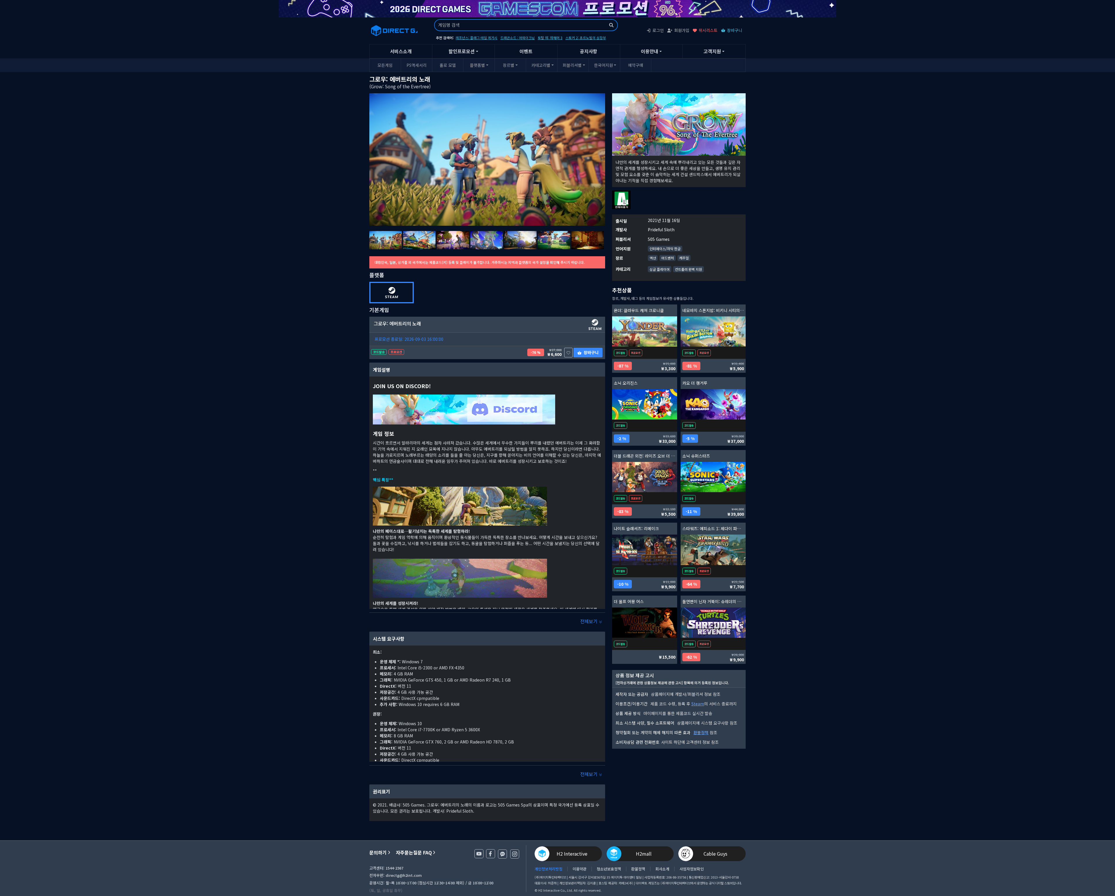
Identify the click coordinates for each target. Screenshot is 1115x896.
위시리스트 (708, 30)
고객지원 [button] (712, 51)
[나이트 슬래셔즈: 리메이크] (644, 550)
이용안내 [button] (649, 51)
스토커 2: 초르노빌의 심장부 (585, 37)
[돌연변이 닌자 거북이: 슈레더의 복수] (713, 623)
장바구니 (734, 30)
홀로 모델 (448, 65)
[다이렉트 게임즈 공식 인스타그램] (514, 854)
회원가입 (681, 30)
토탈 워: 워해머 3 (550, 37)
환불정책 (700, 732)
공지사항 (588, 51)
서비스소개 (401, 51)
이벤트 (526, 51)
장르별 (508, 65)
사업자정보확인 (691, 869)
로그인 (658, 30)
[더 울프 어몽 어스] (644, 623)
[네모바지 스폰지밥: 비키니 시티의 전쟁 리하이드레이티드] (713, 331)
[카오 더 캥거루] (713, 404)
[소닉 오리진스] (644, 404)
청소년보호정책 (609, 869)
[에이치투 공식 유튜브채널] (478, 853)
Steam (697, 704)
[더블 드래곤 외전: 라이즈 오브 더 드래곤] (644, 477)
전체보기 (589, 621)
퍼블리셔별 (572, 65)
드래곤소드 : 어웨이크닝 (517, 37)
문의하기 (378, 852)
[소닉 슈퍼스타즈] (713, 477)
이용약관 (580, 869)
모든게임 (385, 65)
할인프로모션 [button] (462, 51)
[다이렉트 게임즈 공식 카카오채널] (502, 854)
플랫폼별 (477, 65)
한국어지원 (603, 65)
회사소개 (662, 869)
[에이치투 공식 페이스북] (490, 853)
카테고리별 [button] (540, 65)
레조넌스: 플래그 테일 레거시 (476, 37)
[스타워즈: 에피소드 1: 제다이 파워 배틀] (713, 550)
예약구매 (635, 65)
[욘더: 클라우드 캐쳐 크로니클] (644, 331)
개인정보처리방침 (548, 869)
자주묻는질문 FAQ (414, 852)
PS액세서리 (417, 65)
